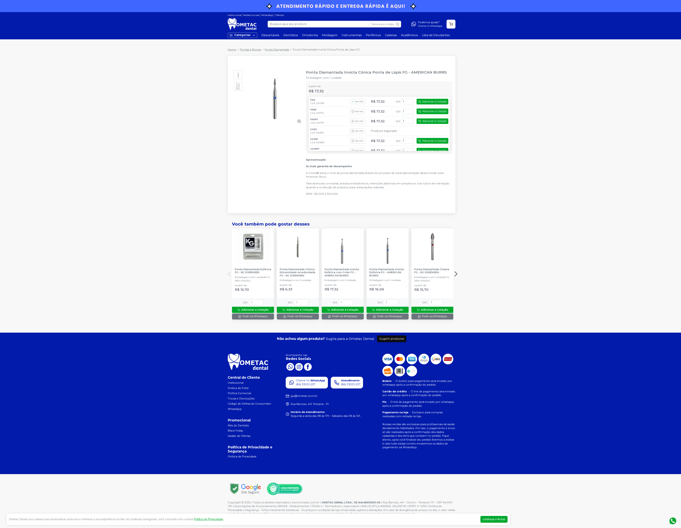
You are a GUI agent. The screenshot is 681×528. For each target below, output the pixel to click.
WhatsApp (267, 15)
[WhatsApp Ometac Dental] (290, 366)
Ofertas (279, 15)
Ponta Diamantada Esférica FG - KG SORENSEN (253, 271)
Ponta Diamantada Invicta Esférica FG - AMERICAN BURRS (386, 272)
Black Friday (235, 430)
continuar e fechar (494, 519)
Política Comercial (239, 393)
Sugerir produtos (391, 338)
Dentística (290, 35)
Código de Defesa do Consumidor (249, 403)
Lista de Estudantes (436, 35)
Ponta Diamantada (277, 49)
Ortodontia (310, 35)
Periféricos (373, 35)
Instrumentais (352, 35)
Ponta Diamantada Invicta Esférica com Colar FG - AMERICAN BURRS (342, 272)
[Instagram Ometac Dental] (299, 366)
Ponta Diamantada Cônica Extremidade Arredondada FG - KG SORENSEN (297, 272)
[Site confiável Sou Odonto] (284, 489)
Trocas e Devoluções (241, 398)
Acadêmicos (409, 35)
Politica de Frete (238, 388)
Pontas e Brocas (250, 49)
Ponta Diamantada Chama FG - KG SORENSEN (431, 271)
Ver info (359, 101)
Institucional (234, 15)
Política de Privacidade (242, 456)
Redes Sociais (251, 15)
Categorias (242, 35)
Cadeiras (391, 35)
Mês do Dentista (238, 425)
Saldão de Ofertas (239, 436)
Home (232, 49)
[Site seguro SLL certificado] (245, 489)
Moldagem (329, 35)
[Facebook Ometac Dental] (307, 366)
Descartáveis (270, 35)
